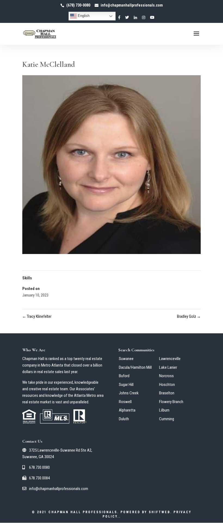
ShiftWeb (159, 512)
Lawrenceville (170, 358)
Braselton (166, 393)
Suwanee (126, 358)
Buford (124, 375)
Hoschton (167, 384)
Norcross (166, 375)
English (83, 16)
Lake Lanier (168, 367)
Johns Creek (129, 393)
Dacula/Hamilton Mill (135, 367)
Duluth (124, 418)
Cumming (166, 418)
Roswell (125, 401)
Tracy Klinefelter (36, 316)
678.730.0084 (39, 478)
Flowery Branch (171, 401)
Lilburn (164, 410)
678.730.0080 (39, 467)
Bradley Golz (189, 316)
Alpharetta (127, 410)
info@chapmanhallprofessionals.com (58, 488)
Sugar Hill (126, 384)
